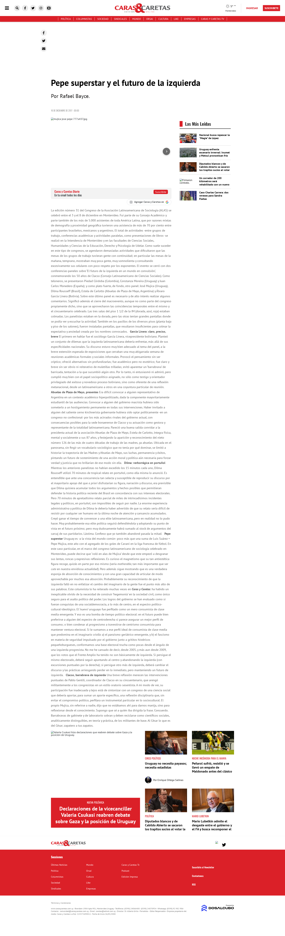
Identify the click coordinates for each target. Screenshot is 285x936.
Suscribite (160, 192)
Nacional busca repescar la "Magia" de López (214, 136)
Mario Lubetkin (200, 816)
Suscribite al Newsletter (203, 867)
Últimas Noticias (59, 864)
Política (66, 19)
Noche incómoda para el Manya (209, 758)
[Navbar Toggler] (9, 8)
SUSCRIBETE (271, 8)
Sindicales (120, 19)
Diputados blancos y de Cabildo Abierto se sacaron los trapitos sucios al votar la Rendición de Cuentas (214, 168)
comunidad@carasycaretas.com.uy (74, 911)
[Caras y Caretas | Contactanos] (230, 844)
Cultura (163, 19)
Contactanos (198, 876)
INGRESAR (252, 8)
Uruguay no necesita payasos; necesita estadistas (166, 765)
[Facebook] (44, 33)
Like (176, 19)
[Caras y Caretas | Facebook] (25, 8)
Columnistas (84, 19)
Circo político (153, 758)
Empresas (190, 19)
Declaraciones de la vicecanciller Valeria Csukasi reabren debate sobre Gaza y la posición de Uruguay (95, 815)
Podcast (125, 870)
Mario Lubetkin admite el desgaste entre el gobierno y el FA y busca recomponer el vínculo (212, 827)
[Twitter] (44, 41)
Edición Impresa (130, 876)
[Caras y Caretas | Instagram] (41, 8)
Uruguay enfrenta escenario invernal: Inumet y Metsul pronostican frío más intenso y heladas (214, 154)
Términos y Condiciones (61, 903)
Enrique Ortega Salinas (170, 780)
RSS (194, 884)
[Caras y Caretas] (68, 845)
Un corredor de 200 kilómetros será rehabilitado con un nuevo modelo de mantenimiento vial (214, 184)
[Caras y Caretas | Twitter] (33, 8)
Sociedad (103, 19)
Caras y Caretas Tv (212, 19)
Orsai (149, 19)
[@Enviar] (44, 49)
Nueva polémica (95, 802)
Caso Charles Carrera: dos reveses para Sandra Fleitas (213, 195)
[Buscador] (17, 8)
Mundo (136, 19)
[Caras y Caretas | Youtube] (49, 8)
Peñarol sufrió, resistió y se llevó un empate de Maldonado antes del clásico (212, 767)
